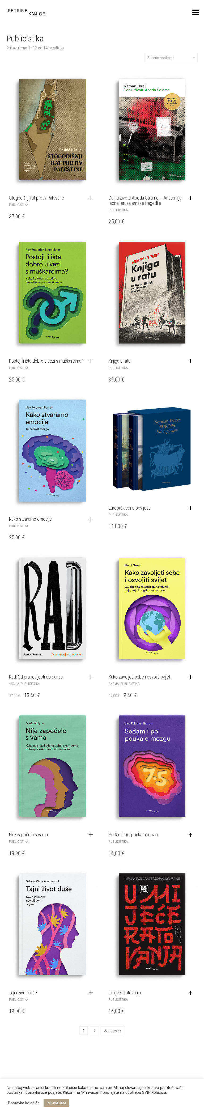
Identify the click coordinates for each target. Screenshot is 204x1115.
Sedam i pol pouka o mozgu (134, 834)
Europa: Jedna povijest (129, 508)
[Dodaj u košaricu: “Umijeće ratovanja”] (192, 993)
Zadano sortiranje (160, 58)
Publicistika (18, 205)
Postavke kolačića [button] (24, 1103)
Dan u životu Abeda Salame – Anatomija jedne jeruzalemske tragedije (145, 200)
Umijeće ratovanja (125, 992)
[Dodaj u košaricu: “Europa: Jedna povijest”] (192, 508)
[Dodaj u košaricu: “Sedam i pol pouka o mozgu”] (192, 835)
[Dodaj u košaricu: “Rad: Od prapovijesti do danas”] (92, 677)
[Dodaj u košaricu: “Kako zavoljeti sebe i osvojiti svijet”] (192, 677)
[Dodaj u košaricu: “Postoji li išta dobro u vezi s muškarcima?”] (92, 361)
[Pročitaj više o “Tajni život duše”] (92, 993)
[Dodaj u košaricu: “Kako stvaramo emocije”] (92, 519)
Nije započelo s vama (28, 834)
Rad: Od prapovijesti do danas (36, 677)
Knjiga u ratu (119, 361)
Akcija (14, 684)
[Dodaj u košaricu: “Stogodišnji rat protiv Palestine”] (92, 198)
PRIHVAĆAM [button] (56, 1103)
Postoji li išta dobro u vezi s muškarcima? (46, 361)
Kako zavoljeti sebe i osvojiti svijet (139, 677)
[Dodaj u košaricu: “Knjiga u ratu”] (192, 361)
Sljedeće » (112, 1031)
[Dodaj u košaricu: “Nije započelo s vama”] (92, 835)
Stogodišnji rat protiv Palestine (36, 198)
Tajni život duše (23, 992)
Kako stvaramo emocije (30, 519)
